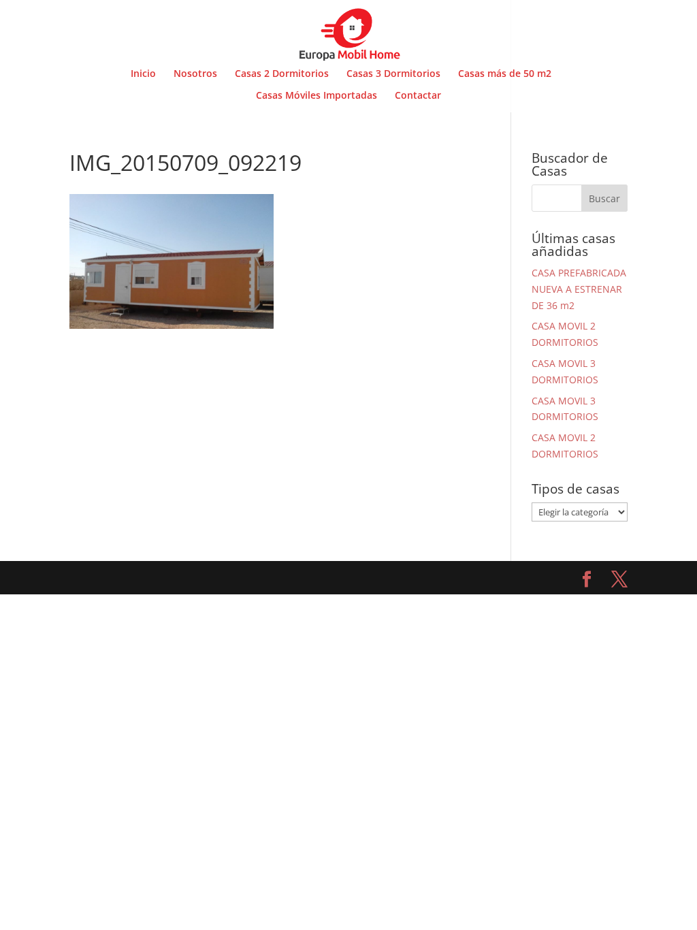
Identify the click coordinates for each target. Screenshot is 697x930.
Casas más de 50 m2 (504, 74)
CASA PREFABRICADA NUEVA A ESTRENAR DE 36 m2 (579, 289)
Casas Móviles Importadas (316, 96)
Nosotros (195, 74)
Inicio (143, 74)
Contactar (418, 96)
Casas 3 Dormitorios (393, 74)
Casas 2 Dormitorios (282, 74)
